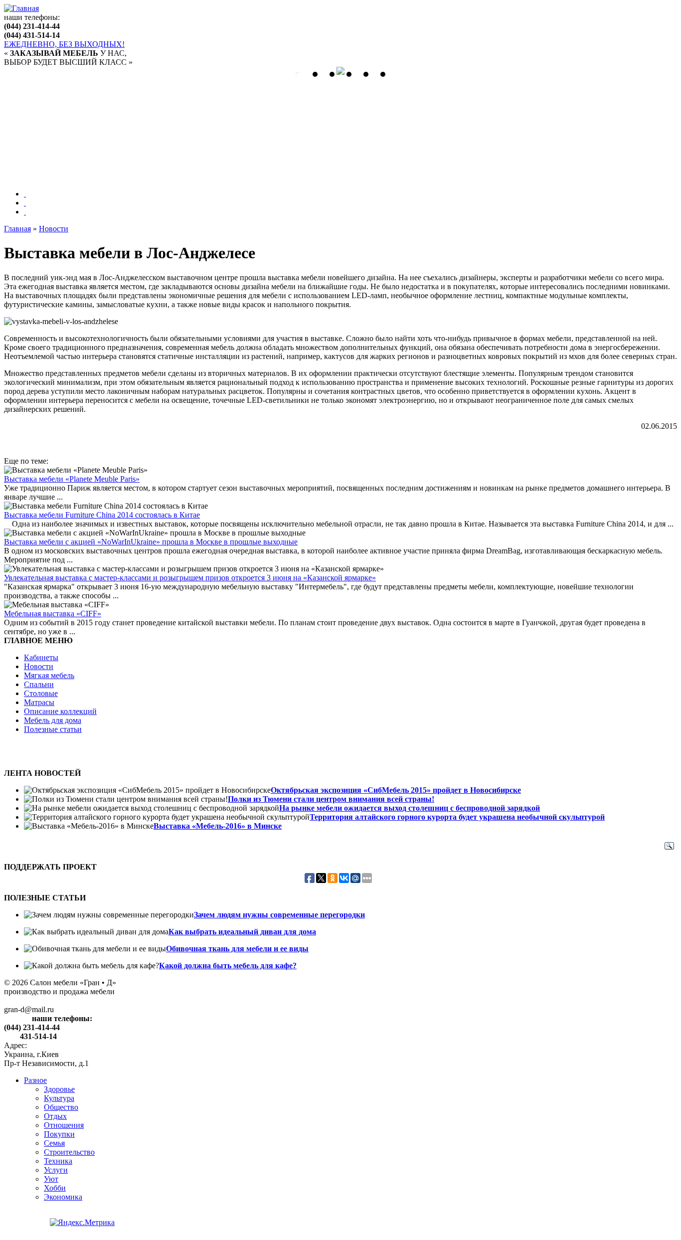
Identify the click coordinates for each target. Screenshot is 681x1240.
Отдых (55, 1116)
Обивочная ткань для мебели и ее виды (237, 948)
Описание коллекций (60, 711)
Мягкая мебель (49, 675)
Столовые (41, 693)
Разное (35, 1080)
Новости (53, 228)
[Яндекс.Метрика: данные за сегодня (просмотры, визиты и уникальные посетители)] (82, 1222)
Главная (17, 228)
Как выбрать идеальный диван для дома (242, 931)
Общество (61, 1107)
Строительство (69, 1152)
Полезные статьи (53, 729)
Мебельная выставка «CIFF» (52, 613)
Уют (51, 1179)
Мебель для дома (52, 720)
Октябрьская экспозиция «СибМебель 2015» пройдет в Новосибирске (396, 790)
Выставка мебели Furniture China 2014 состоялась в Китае (102, 515)
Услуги (56, 1170)
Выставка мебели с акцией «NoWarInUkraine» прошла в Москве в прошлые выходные (151, 541)
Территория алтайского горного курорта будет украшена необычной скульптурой (457, 817)
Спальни (39, 684)
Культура (59, 1098)
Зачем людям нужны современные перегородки (279, 914)
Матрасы (39, 702)
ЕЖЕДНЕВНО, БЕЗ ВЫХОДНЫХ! (64, 44)
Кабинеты (41, 657)
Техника (58, 1161)
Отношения (64, 1125)
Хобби (55, 1188)
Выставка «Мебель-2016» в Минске (218, 826)
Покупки (59, 1134)
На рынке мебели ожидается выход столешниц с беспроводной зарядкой (409, 808)
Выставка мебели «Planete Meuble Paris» (72, 479)
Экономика (63, 1197)
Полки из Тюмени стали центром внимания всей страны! (331, 799)
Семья (54, 1143)
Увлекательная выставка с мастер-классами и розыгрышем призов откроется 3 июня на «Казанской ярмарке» (190, 577)
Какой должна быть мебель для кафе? (228, 965)
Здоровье (59, 1089)
